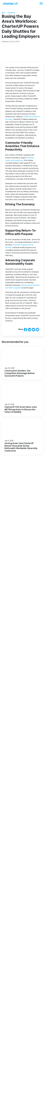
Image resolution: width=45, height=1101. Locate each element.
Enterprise (11, 13)
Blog (3, 13)
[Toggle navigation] (41, 3)
